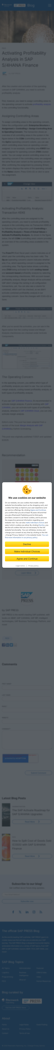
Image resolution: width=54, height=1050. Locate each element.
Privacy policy (33, 566)
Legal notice (20, 566)
